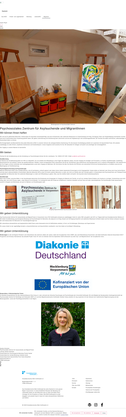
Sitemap (88, 383)
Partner (74, 383)
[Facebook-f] (102, 405)
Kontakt (74, 387)
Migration (46, 16)
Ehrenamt (74, 381)
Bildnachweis (89, 385)
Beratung (29, 16)
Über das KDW (76, 385)
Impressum (89, 378)
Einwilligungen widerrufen (93, 392)
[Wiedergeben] (1, 24)
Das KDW (4, 16)
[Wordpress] (89, 405)
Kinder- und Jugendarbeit (17, 16)
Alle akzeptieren (76, 413)
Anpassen (96, 413)
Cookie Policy (64, 414)
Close (104, 413)
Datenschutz (89, 381)
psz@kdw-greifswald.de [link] (78, 156)
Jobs (73, 378)
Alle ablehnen (87, 413)
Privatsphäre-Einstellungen (93, 387)
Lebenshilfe (37, 16)
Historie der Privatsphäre (92, 390)
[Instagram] (96, 405)
